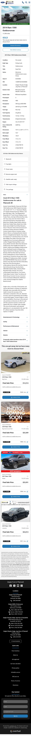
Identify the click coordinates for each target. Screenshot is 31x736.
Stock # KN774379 (6, 524)
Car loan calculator (15, 663)
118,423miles (25, 528)
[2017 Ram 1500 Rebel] (15, 461)
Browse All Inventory (15, 45)
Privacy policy (15, 668)
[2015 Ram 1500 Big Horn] (15, 362)
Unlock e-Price (16, 397)
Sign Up (15, 716)
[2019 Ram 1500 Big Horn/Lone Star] (15, 412)
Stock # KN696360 (6, 424)
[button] (23, 2)
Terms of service (15, 681)
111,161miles (25, 429)
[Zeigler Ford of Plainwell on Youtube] (17, 585)
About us (15, 655)
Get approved (15, 659)
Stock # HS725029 (6, 474)
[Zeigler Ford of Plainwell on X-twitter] (13, 585)
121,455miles (25, 379)
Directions (15, 685)
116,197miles (25, 478)
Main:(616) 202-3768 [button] (16, 623)
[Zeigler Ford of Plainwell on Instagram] (21, 585)
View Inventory (15, 651)
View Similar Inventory (15, 49)
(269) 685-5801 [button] (17, 600)
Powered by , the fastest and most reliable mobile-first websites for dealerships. (15, 726)
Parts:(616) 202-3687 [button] (16, 627)
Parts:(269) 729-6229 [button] (16, 614)
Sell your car (15, 676)
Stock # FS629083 (6, 375)
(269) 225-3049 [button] (17, 637)
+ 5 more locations (15, 641)
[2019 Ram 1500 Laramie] (15, 511)
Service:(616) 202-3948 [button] (16, 625)
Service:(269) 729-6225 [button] (16, 612)
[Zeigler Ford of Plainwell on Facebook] (10, 585)
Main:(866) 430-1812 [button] (16, 610)
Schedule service (15, 672)
